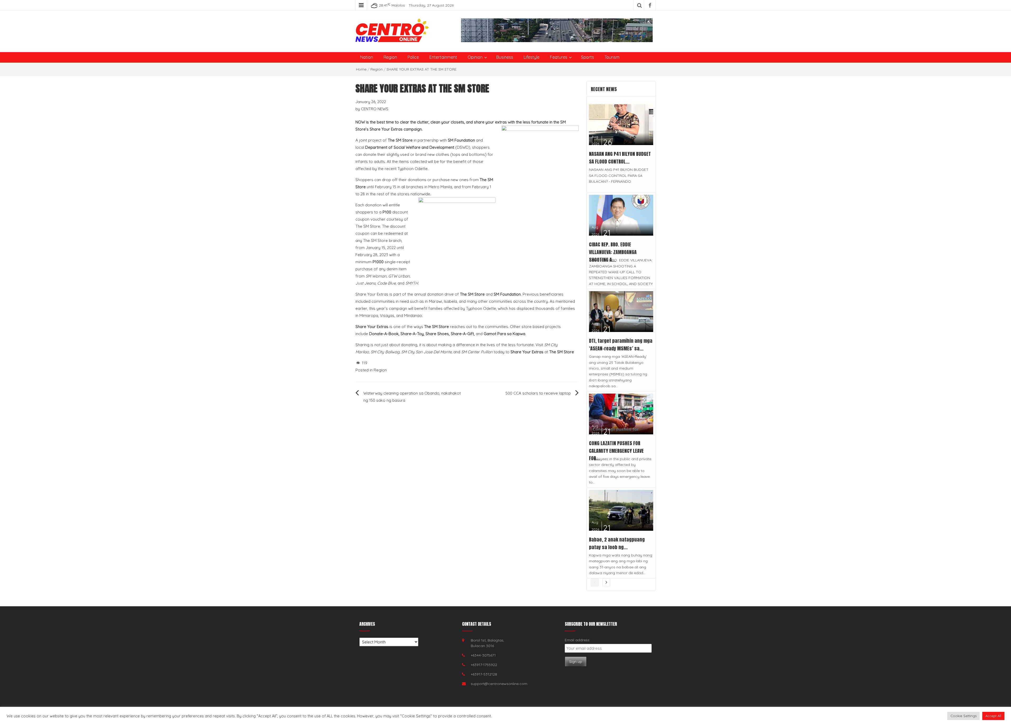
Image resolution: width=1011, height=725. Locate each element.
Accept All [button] (993, 716)
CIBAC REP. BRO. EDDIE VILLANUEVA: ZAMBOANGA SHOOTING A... (613, 252)
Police (413, 57)
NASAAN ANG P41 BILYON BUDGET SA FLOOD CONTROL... (620, 157)
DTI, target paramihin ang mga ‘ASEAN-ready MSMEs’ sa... (620, 344)
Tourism (612, 57)
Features (558, 57)
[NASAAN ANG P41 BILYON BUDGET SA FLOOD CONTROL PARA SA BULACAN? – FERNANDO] (621, 124)
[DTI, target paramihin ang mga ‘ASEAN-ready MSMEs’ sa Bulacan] (621, 311)
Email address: (577, 640)
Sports (587, 57)
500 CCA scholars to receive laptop (538, 393)
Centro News (374, 108)
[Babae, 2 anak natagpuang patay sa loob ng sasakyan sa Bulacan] (621, 509)
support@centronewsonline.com (499, 683)
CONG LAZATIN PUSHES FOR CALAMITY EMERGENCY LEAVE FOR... (616, 451)
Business (504, 57)
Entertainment (443, 57)
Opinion (475, 57)
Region (390, 57)
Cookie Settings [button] (963, 716)
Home (361, 69)
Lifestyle (531, 57)
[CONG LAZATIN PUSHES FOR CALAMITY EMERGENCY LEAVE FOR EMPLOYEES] (621, 413)
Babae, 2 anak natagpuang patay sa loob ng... (617, 543)
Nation (366, 57)
